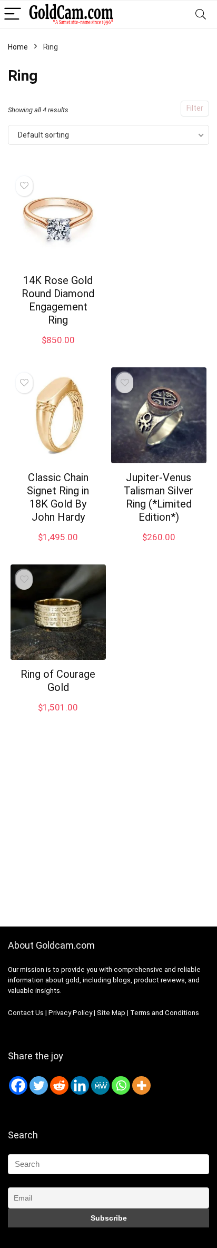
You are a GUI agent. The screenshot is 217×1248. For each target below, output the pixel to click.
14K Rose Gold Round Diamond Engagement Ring (58, 300)
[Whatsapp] (121, 1085)
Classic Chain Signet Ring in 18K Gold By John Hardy (58, 497)
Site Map (111, 1013)
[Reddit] (59, 1085)
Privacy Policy (71, 1013)
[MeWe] (100, 1085)
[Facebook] (18, 1085)
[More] (141, 1085)
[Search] (200, 14)
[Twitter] (38, 1085)
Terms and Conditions (164, 1013)
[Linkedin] (80, 1085)
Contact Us (26, 1013)
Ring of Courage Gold (58, 681)
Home (18, 47)
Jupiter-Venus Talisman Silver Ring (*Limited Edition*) (158, 497)
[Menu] (12, 14)
